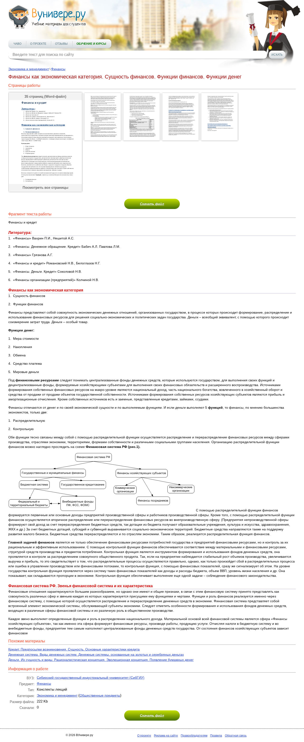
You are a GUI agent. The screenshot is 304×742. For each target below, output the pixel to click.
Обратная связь (236, 735)
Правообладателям (194, 735)
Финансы (58, 69)
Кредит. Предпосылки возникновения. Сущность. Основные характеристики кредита (74, 649)
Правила (216, 735)
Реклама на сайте (166, 735)
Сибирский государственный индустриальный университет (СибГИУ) (90, 677)
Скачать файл (152, 204)
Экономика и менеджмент (28, 69)
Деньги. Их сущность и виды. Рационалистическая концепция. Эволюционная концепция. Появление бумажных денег (101, 660)
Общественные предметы (100, 695)
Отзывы (61, 43)
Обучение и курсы (91, 43)
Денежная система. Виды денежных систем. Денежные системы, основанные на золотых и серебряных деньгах (96, 654)
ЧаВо (17, 43)
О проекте (38, 43)
